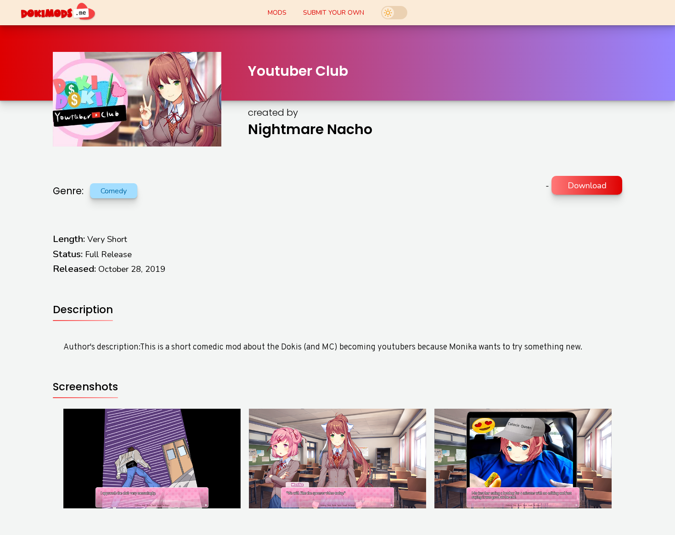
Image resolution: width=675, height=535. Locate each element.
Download (587, 185)
